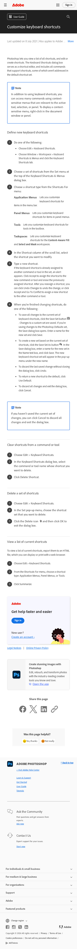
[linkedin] (26, 927)
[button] (58, 5)
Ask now (20, 824)
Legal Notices (14, 648)
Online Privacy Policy (37, 648)
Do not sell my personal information (41, 938)
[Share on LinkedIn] (44, 712)
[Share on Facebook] (23, 712)
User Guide (21, 786)
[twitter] (20, 927)
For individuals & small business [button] (23, 868)
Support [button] (10, 892)
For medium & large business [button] (21, 876)
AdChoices (13, 943)
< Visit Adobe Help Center (27, 770)
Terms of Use (55, 933)
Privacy (44, 933)
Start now (20, 846)
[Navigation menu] (5, 5)
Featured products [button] (15, 908)
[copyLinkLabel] (54, 712)
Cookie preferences (14, 938)
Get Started (21, 782)
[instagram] (14, 927)
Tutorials (20, 790)
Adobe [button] (9, 900)
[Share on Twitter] (33, 712)
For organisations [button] (15, 884)
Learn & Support (23, 778)
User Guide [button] (18, 16)
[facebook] (7, 927)
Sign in (68, 4)
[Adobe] (18, 5)
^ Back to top (67, 762)
